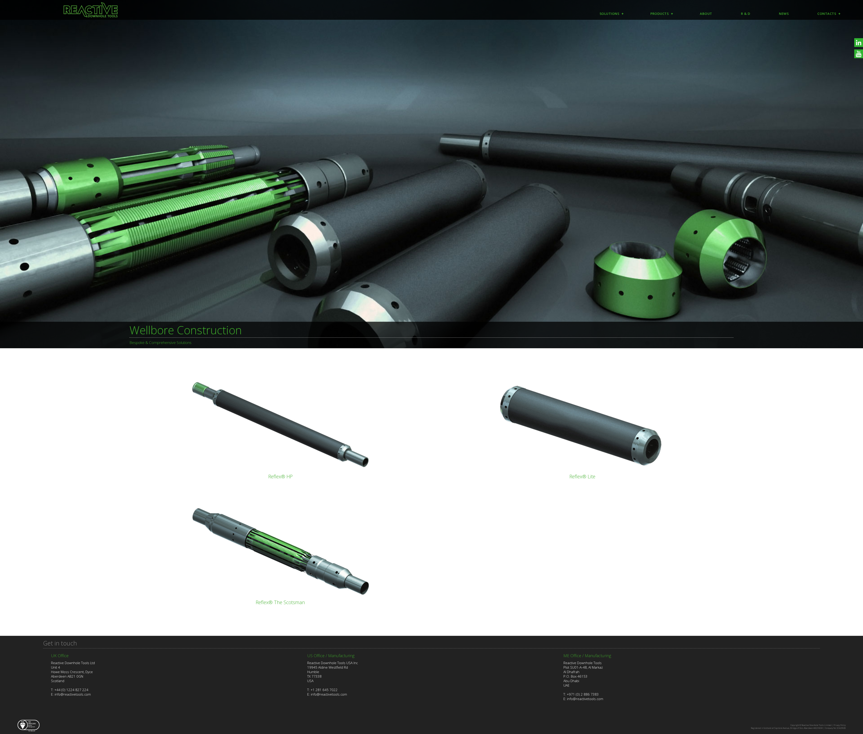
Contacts (826, 13)
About (706, 13)
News (784, 13)
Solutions (609, 13)
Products (659, 13)
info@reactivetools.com (73, 694)
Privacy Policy (840, 725)
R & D (745, 13)
